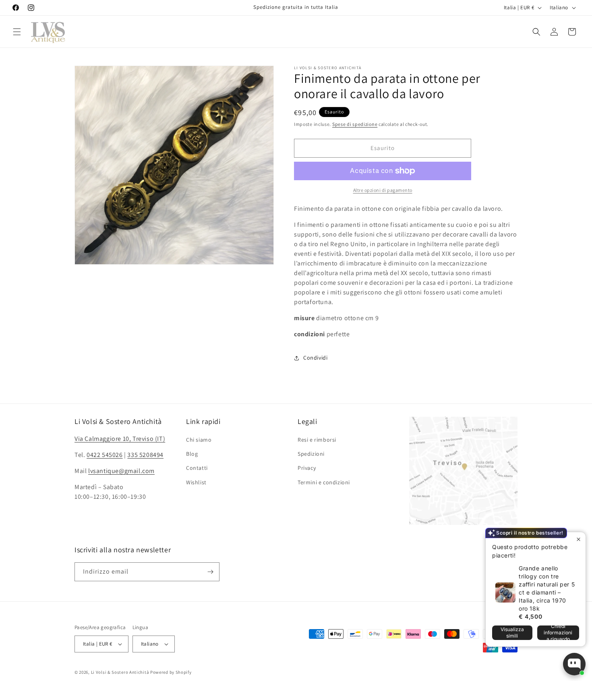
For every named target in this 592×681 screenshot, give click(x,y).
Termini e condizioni (324, 482)
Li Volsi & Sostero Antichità (120, 672)
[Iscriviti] (210, 571)
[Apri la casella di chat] (574, 664)
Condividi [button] (315, 357)
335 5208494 (145, 455)
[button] (17, 32)
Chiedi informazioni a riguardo (558, 632)
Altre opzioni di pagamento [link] (382, 190)
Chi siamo (198, 439)
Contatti (197, 467)
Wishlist (196, 482)
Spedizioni (311, 453)
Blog (192, 453)
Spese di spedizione (354, 124)
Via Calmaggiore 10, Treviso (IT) (120, 438)
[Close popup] (578, 539)
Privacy (307, 467)
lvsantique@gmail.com (121, 471)
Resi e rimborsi (317, 439)
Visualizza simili (512, 632)
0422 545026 (105, 455)
